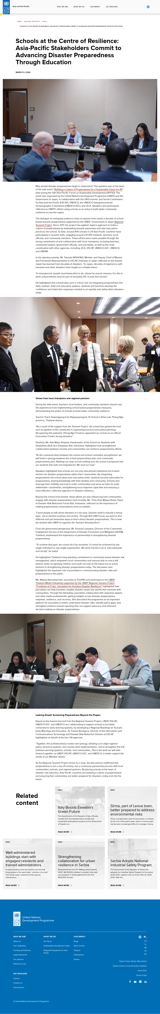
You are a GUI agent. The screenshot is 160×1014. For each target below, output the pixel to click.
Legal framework (20, 955)
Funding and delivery (22, 950)
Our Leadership (19, 945)
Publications (79, 955)
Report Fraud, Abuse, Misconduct (133, 961)
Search (152, 6)
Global (148, 6)
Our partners (18, 959)
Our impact (95, 7)
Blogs (76, 941)
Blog (45, 21)
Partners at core (19, 964)
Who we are (62, 7)
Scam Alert (142, 970)
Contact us (17, 983)
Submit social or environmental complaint (130, 966)
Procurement (18, 987)
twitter (125, 981)
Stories (76, 959)
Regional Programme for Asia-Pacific (56, 951)
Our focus (48, 941)
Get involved (112, 7)
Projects (77, 950)
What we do (79, 7)
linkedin (145, 981)
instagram (140, 981)
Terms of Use (141, 975)
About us (17, 941)
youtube (135, 981)
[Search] (145, 946)
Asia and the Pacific (21, 6)
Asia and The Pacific (32, 21)
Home (19, 21)
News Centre (79, 945)
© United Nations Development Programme (31, 1001)
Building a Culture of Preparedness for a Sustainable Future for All (88, 189)
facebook (130, 981)
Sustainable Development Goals (57, 945)
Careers (16, 978)
